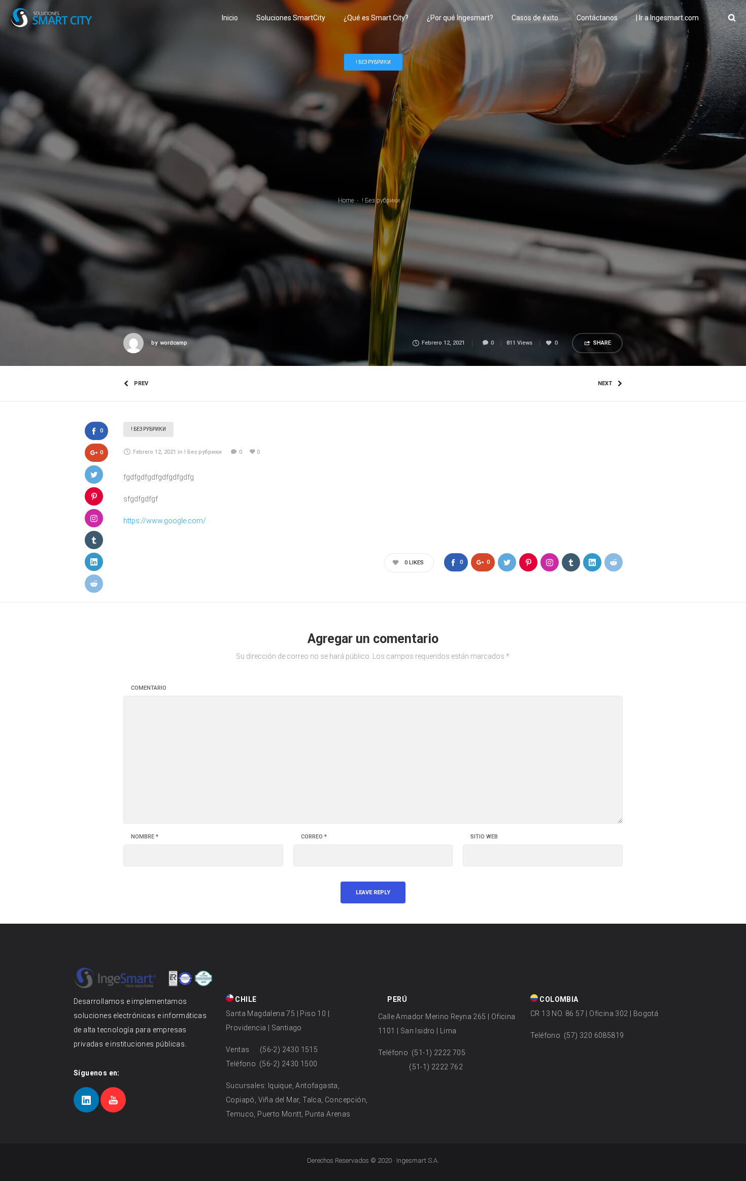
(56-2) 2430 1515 (288, 1049)
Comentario (148, 688)
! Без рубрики (381, 200)
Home (346, 200)
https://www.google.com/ (164, 521)
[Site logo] (51, 18)
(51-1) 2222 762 (436, 1067)
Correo (314, 836)
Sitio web (484, 836)
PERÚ (396, 999)
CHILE (244, 999)
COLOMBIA (558, 999)
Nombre (144, 836)
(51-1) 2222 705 (437, 1053)
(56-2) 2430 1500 (288, 1064)
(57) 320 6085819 (593, 1035)
